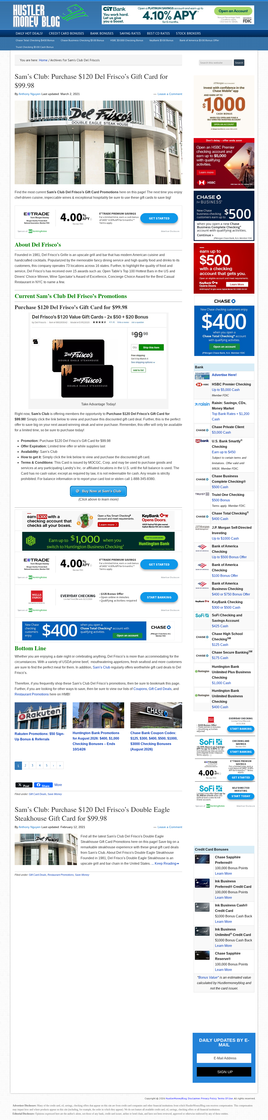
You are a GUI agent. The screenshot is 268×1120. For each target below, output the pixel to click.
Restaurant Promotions (32, 694)
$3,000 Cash (221, 432)
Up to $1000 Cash (225, 538)
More (58, 785)
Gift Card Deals (160, 689)
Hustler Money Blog (51, 15)
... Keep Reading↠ (165, 863)
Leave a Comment (170, 94)
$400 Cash (220, 519)
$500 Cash (220, 487)
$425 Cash (220, 626)
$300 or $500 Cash (226, 607)
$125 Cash (220, 644)
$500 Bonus (221, 500)
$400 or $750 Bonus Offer (231, 594)
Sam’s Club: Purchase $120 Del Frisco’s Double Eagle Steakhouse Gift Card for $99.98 (92, 813)
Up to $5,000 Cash (226, 390)
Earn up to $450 (224, 452)
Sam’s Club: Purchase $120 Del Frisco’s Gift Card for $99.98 (91, 80)
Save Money (55, 794)
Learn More (223, 873)
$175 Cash (220, 658)
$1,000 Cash (221, 683)
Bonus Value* (208, 977)
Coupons (140, 689)
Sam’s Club (101, 667)
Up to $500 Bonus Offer (229, 557)
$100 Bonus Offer (225, 575)
